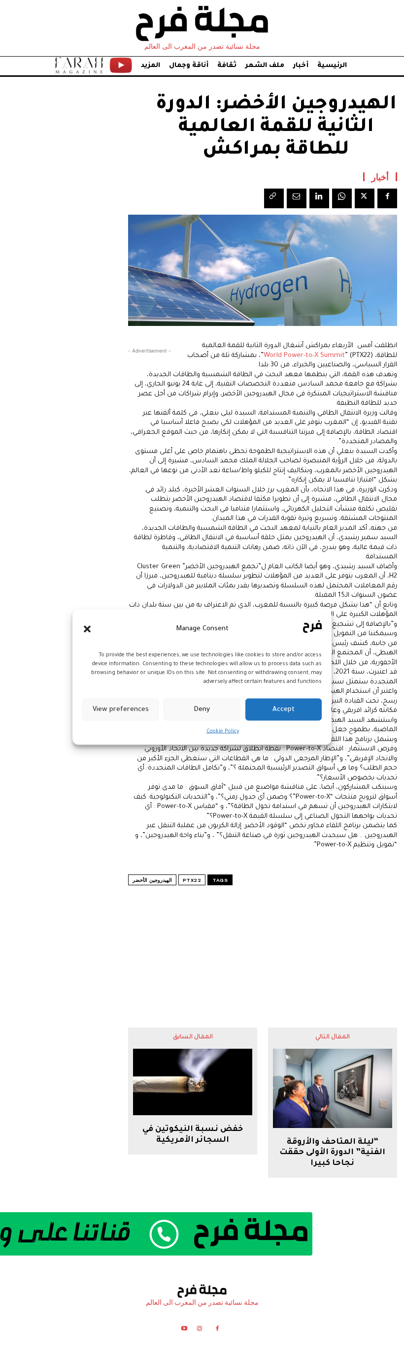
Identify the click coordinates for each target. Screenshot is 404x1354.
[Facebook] (387, 198)
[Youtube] (184, 1330)
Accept (283, 709)
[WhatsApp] (342, 198)
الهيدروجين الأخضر (152, 880)
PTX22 (192, 880)
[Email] (296, 198)
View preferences (121, 709)
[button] (87, 629)
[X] (364, 198)
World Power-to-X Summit (304, 355)
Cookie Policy (222, 732)
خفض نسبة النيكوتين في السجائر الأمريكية (192, 1135)
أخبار (380, 176)
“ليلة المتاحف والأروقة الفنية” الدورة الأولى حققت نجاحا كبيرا (332, 1153)
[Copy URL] (274, 198)
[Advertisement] (262, 937)
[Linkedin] (319, 198)
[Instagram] (199, 1330)
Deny (202, 709)
